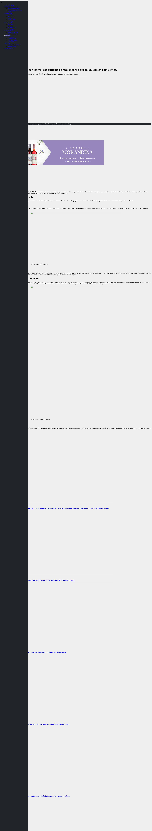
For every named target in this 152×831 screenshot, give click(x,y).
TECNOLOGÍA (12, 40)
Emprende (7, 43)
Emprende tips (12, 46)
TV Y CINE (11, 11)
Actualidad (7, 35)
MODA (10, 18)
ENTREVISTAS (9, 48)
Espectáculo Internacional (15, 10)
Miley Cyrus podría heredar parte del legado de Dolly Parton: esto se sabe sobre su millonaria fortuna (37, 580)
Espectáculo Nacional (14, 8)
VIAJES (10, 15)
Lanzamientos (12, 38)
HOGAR (10, 21)
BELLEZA (11, 16)
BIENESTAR (8, 22)
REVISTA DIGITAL (10, 5)
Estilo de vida (8, 13)
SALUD (10, 24)
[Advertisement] (76, 177)
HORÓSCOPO (8, 30)
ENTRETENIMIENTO (11, 7)
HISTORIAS (11, 42)
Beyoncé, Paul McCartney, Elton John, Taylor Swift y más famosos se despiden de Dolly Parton (35, 724)
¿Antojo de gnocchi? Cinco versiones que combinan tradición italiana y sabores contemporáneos (35, 796)
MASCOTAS (12, 19)
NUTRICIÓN (12, 27)
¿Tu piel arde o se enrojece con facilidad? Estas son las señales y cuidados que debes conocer (34, 652)
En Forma (10, 26)
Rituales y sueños (13, 32)
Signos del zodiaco (13, 34)
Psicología (11, 29)
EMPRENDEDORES (14, 45)
